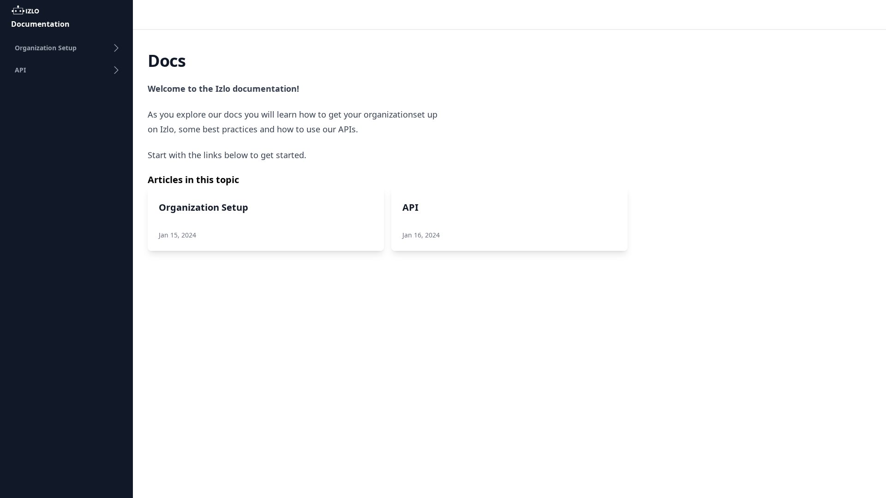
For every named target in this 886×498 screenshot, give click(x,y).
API (20, 69)
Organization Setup (46, 47)
